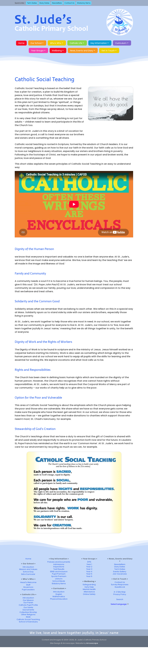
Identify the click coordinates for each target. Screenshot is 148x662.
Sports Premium (58, 576)
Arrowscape (92, 643)
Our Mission (28, 600)
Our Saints (28, 607)
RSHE (28, 617)
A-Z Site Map (120, 592)
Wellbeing (57, 50)
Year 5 (89, 574)
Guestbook (120, 587)
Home (21, 43)
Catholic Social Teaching (28, 619)
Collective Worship (28, 612)
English (59, 594)
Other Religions (28, 614)
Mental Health (89, 589)
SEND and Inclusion (58, 571)
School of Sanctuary (28, 621)
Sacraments (28, 610)
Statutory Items (83, 3)
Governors (28, 587)
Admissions (58, 564)
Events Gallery (119, 571)
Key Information (99, 43)
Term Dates (32, 3)
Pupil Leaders (28, 589)
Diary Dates (44, 3)
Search (119, 599)
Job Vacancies (120, 574)
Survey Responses (119, 584)
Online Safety (89, 594)
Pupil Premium (58, 574)
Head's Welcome (28, 582)
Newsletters (57, 3)
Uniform (58, 579)
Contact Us (69, 3)
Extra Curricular (28, 574)
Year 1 (89, 564)
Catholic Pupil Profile (28, 605)
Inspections (58, 566)
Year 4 (89, 571)
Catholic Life (76, 43)
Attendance (89, 591)
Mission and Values (28, 569)
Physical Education (58, 599)
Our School (36, 43)
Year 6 (89, 576)
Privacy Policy (119, 594)
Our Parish (28, 602)
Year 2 (89, 566)
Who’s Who (55, 43)
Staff (28, 585)
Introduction (28, 567)
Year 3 (89, 569)
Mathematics (59, 596)
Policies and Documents (58, 562)
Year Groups (37, 50)
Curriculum (120, 43)
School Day (28, 571)
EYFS (89, 562)
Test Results (58, 569)
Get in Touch (108, 50)
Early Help (89, 587)
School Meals (58, 581)
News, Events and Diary (81, 50)
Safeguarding (89, 584)
